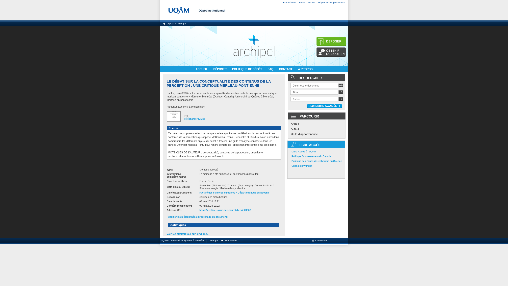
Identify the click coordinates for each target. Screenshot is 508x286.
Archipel (182, 23)
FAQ (271, 69)
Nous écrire (231, 240)
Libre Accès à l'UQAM (304, 151)
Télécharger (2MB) (194, 118)
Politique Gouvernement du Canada (311, 156)
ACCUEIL (202, 69)
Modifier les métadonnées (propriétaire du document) (198, 217)
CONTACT (286, 69)
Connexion (321, 240)
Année (295, 123)
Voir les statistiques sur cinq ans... (188, 233)
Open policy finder (302, 166)
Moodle (311, 2)
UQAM (170, 23)
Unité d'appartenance (304, 134)
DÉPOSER (220, 69)
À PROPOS (305, 69)
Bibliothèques (289, 2)
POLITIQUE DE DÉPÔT (247, 69)
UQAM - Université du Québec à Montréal (182, 240)
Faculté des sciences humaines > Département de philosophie (234, 192)
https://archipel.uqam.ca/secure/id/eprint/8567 (225, 210)
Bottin (302, 2)
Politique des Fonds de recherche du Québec (317, 161)
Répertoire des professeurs (331, 2)
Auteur (295, 128)
